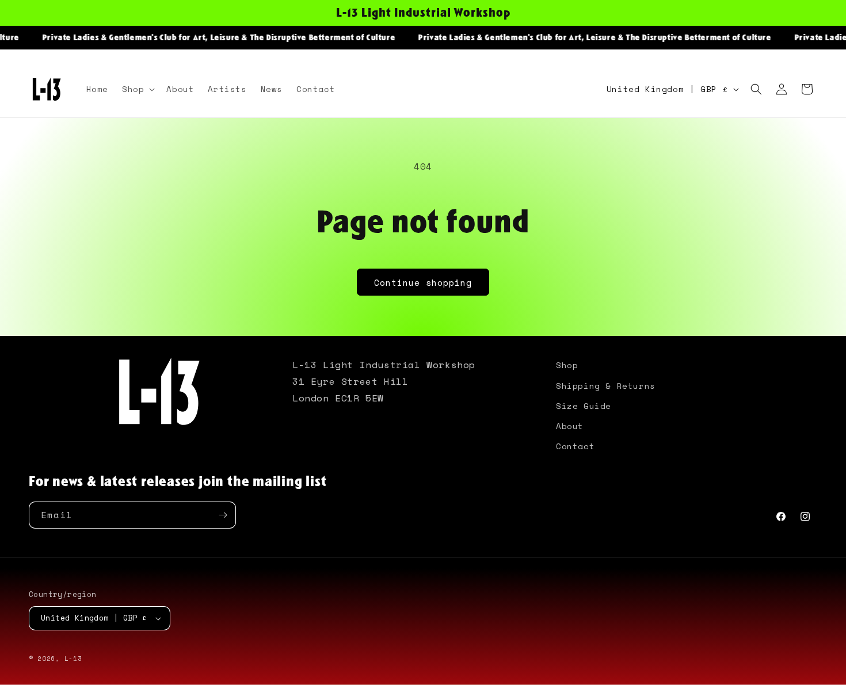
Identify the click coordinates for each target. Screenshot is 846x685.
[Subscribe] (222, 515)
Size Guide (583, 406)
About (570, 426)
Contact (575, 446)
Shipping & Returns (606, 386)
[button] (137, 89)
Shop (567, 365)
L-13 (73, 658)
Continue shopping (423, 282)
